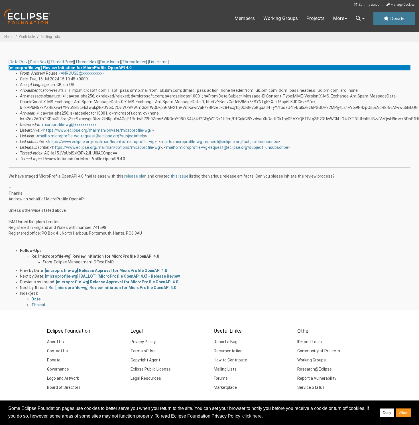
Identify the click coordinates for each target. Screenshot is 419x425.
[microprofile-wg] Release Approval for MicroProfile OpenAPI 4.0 (106, 270)
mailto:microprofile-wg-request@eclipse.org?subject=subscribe (219, 141)
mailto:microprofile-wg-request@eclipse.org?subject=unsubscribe (227, 147)
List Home (158, 62)
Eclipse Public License (151, 369)
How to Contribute (230, 360)
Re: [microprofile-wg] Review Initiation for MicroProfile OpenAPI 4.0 (95, 256)
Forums (221, 378)
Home (8, 37)
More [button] (338, 18)
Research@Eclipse (314, 369)
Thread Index (134, 62)
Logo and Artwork (63, 378)
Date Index (110, 62)
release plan (135, 176)
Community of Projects (318, 351)
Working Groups (280, 18)
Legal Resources (146, 378)
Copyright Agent (145, 360)
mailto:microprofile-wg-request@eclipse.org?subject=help (91, 136)
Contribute (27, 37)
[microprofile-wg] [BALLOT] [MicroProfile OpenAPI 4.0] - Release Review (112, 276)
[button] (360, 18)
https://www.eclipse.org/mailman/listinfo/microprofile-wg (101, 141)
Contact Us (57, 351)
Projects (315, 18)
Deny (387, 413)
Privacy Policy (143, 341)
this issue (179, 176)
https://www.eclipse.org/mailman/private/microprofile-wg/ (97, 130)
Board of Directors (64, 387)
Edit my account (370, 5)
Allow (403, 413)
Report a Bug (225, 341)
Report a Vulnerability (316, 378)
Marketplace (225, 387)
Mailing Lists (50, 37)
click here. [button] (252, 416)
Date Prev (19, 62)
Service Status (311, 387)
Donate (396, 18)
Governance (58, 369)
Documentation (228, 351)
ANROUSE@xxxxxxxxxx (81, 73)
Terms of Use (143, 351)
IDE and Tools (309, 341)
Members (245, 18)
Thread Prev (61, 62)
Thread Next (86, 62)
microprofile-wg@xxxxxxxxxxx (69, 124)
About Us (55, 341)
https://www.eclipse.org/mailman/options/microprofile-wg (106, 147)
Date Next (39, 62)
